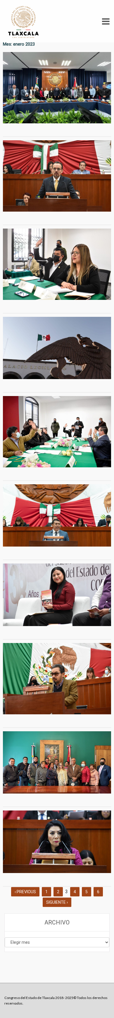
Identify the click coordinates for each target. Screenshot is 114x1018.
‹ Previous (25, 891)
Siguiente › (57, 902)
